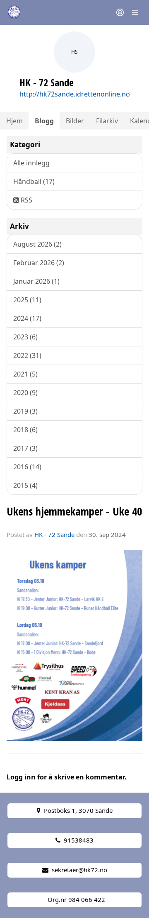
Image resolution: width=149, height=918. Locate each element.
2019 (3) (25, 411)
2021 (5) (25, 374)
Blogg (44, 120)
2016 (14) (27, 466)
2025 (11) (27, 299)
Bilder (75, 120)
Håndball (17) (34, 181)
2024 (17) (27, 318)
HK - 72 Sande (54, 534)
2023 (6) (25, 336)
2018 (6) (25, 429)
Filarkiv (107, 120)
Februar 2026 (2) (38, 262)
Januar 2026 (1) (36, 281)
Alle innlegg (31, 162)
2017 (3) (25, 448)
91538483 (79, 840)
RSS (25, 200)
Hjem (14, 120)
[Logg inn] (120, 12)
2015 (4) (25, 485)
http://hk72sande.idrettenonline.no (74, 94)
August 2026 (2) (37, 244)
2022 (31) (27, 355)
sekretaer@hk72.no (79, 870)
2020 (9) (25, 392)
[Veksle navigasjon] (134, 12)
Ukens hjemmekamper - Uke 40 (74, 511)
